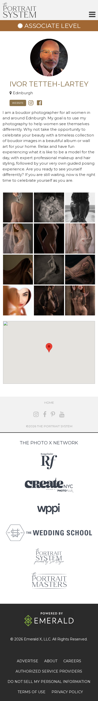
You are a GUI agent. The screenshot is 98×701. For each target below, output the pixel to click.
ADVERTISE (27, 661)
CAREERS (72, 661)
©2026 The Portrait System (49, 426)
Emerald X (33, 639)
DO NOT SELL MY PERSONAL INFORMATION (49, 681)
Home (49, 402)
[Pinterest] (53, 414)
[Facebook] (39, 102)
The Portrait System (19, 10)
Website (18, 103)
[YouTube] (62, 414)
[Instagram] (31, 102)
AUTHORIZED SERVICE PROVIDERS (49, 671)
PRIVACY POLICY (67, 692)
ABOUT (50, 661)
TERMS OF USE (31, 692)
